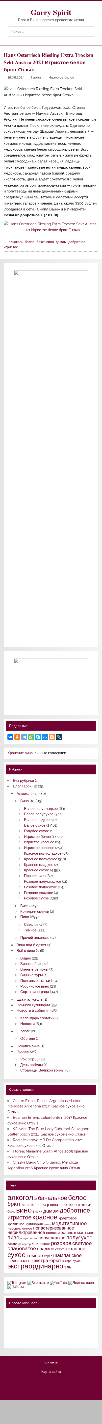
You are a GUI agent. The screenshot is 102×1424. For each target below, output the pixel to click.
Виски (25, 906)
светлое (82, 1243)
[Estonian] (43, 1320)
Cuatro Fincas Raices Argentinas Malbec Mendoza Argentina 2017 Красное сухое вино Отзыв (45, 1106)
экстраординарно (35, 1266)
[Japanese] (30, 1327)
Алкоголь (24, 793)
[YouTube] (59, 1282)
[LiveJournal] (59, 737)
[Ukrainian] (23, 1314)
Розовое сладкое (38, 893)
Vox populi (29, 1059)
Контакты (51, 1362)
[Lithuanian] (10, 1333)
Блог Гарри (22, 786)
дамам (61, 242)
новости (53, 1233)
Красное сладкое (38, 865)
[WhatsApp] (31, 737)
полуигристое (28, 1238)
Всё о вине (26, 950)
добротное (77, 242)
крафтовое (67, 1218)
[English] (30, 1314)
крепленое (16, 1224)
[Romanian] (30, 1333)
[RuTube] (15, 1286)
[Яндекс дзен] (81, 1282)
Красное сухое (36, 870)
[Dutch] (36, 1320)
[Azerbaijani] (17, 1320)
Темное (30, 930)
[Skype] (38, 737)
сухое (16, 1254)
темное (35, 1255)
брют (40, 242)
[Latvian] (43, 1327)
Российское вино (34, 986)
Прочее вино (35, 876)
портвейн (14, 1244)
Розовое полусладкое (42, 881)
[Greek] (17, 1327)
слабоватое (21, 1248)
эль (67, 1266)
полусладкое (51, 1237)
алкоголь (16, 242)
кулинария (34, 1224)
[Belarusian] (17, 1314)
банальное (52, 1197)
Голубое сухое (36, 831)
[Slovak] (43, 1333)
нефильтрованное (26, 1232)
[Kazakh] (36, 1327)
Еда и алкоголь (30, 999)
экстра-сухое (71, 1261)
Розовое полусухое (40, 887)
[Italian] (23, 1327)
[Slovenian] (10, 1340)
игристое (11, 247)
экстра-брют (47, 1260)
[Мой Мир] (45, 737)
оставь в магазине (77, 1232)
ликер (47, 1224)
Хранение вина (20, 753)
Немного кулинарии (33, 1005)
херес (48, 1256)
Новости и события (33, 1010)
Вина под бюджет (31, 945)
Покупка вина (28, 1046)
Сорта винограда (34, 992)
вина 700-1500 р (35, 1205)
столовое (75, 1248)
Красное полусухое (40, 859)
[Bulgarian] (23, 1320)
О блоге (23, 1031)
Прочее (23, 1051)
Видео (25, 958)
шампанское (67, 1255)
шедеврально (20, 1260)
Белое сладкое (37, 819)
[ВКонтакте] (10, 737)
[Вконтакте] (38, 1282)
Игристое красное (39, 842)
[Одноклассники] (17, 737)
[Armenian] (10, 1320)
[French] (43, 1314)
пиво (13, 1237)
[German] (36, 1314)
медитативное (69, 1223)
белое (30, 242)
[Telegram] (24, 737)
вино (50, 242)
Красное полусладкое (42, 853)
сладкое (45, 1248)
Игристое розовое (39, 848)
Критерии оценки (34, 911)
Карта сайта (51, 1372)
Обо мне (27, 1038)
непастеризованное (53, 1228)
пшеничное (41, 1244)
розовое (61, 1243)
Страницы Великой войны (42, 1070)
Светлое (31, 924)
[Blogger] (52, 737)
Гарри (36, 77)
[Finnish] (10, 1327)
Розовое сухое (36, 898)
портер (26, 1244)
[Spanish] (17, 1340)
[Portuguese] (23, 1333)
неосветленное (19, 1228)
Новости (27, 1024)
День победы (31, 1065)
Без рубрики (23, 780)
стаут (59, 1249)
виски (37, 1211)
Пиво (24, 917)
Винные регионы (34, 969)
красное (44, 1217)
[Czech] (30, 1320)
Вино (24, 801)
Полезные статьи (35, 980)
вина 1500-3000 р (65, 1204)
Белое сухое (34, 825)
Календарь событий (37, 1018)
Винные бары (31, 963)
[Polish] (17, 1333)
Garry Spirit (51, 12)
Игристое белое (61, 77)
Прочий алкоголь (34, 937)
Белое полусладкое (41, 808)
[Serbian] (36, 1333)
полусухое (79, 1237)
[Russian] (10, 1314)
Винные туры (31, 975)
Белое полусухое (38, 814)
